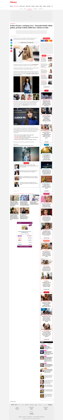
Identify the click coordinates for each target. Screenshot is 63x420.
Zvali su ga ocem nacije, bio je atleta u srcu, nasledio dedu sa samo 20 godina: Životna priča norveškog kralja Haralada (44, 83)
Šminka (25, 8)
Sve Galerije (46, 141)
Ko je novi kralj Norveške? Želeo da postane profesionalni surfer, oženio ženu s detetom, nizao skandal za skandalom (44, 77)
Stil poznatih (35, 8)
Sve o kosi (29, 8)
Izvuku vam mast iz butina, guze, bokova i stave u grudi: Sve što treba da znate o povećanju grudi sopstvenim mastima (44, 71)
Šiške (14, 101)
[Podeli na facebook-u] (11, 40)
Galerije (44, 6)
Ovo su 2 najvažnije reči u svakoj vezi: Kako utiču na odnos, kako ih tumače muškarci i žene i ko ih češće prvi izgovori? (46, 334)
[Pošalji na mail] (11, 51)
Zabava (40, 6)
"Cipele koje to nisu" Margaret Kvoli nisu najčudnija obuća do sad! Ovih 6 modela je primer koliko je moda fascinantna (46, 103)
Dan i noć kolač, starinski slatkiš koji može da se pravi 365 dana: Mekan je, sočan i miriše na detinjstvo (46, 268)
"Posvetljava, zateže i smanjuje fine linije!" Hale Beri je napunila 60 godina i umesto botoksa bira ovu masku (46, 233)
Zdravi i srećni (22, 6)
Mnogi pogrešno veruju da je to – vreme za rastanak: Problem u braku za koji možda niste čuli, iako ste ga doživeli (46, 319)
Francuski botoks (30, 193)
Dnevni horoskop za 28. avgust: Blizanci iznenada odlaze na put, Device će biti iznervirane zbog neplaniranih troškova (46, 157)
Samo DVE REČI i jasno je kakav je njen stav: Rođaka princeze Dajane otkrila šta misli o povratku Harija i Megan (43, 60)
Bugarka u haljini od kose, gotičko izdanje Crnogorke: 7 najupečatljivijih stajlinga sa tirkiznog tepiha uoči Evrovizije (46, 118)
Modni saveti (41, 8)
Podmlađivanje (21, 193)
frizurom (35, 65)
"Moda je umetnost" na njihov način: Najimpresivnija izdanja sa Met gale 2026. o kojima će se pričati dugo (46, 135)
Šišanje (17, 193)
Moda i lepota (16, 6)
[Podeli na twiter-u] (11, 43)
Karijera (37, 6)
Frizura (26, 193)
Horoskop (48, 6)
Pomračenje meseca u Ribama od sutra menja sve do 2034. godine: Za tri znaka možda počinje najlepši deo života (46, 171)
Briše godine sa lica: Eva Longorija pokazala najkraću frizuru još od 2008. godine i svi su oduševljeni (28, 171)
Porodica (33, 6)
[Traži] (52, 6)
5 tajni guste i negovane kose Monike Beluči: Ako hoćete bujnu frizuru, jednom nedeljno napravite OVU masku (29, 183)
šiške (16, 136)
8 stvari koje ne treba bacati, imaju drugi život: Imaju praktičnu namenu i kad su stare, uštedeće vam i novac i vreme (44, 66)
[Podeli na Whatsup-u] (11, 46)
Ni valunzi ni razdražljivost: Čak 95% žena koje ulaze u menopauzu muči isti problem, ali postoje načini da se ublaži (46, 284)
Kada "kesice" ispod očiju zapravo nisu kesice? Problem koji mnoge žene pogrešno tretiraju (46, 205)
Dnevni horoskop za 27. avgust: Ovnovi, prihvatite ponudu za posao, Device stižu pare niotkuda (46, 186)
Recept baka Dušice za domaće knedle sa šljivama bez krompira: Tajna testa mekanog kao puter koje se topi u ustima (46, 254)
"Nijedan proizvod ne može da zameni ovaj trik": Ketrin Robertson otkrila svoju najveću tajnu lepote (46, 219)
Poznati (11, 6)
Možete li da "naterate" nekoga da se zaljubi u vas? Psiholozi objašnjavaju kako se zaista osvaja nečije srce (46, 304)
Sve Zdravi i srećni (46, 289)
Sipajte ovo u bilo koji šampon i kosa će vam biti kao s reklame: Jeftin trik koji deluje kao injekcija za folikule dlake (29, 177)
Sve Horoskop (46, 190)
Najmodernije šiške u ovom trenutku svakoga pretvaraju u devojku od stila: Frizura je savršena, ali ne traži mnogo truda (29, 165)
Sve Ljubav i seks (46, 339)
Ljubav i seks (28, 6)
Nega (21, 8)
